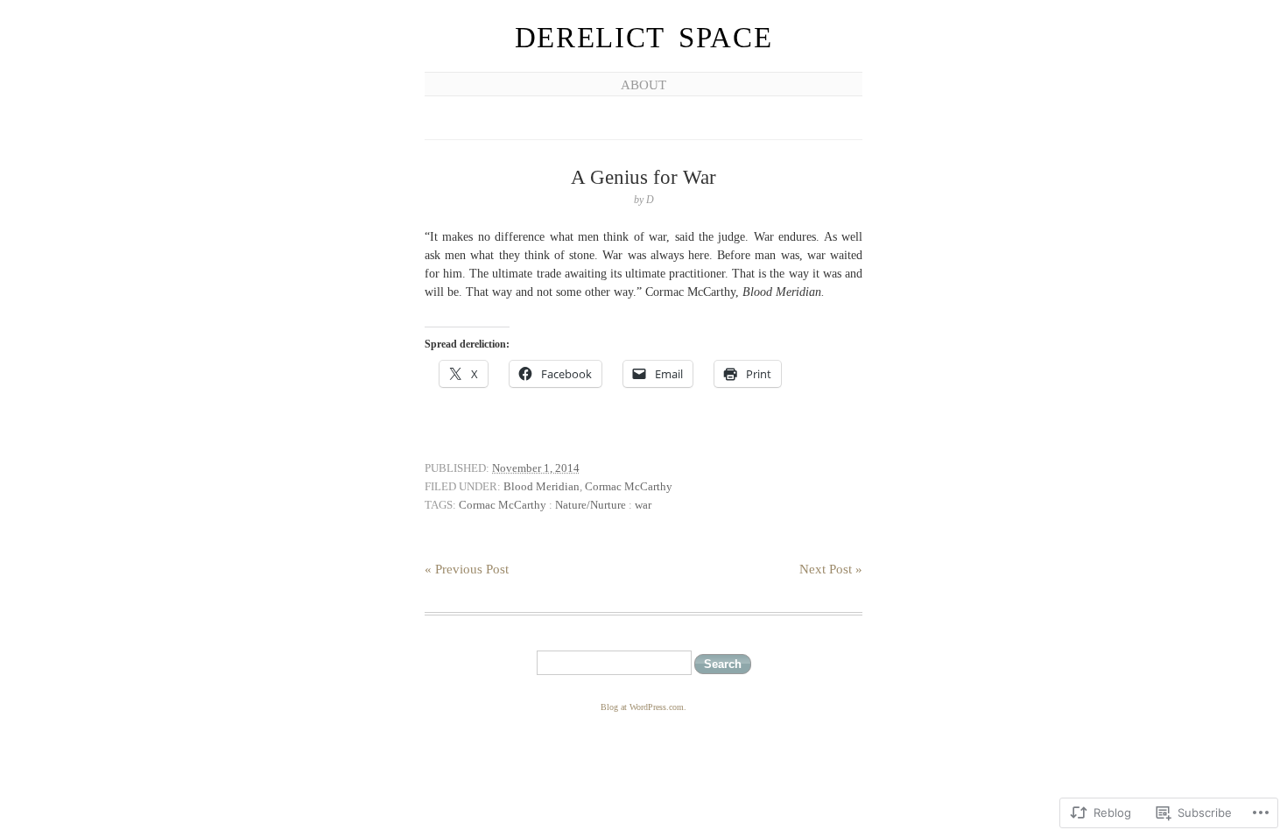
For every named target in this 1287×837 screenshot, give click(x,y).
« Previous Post (467, 569)
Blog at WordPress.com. (643, 707)
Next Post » (830, 569)
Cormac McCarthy (628, 486)
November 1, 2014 (536, 468)
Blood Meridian (541, 486)
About (643, 85)
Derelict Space (644, 37)
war (643, 504)
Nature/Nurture (590, 504)
